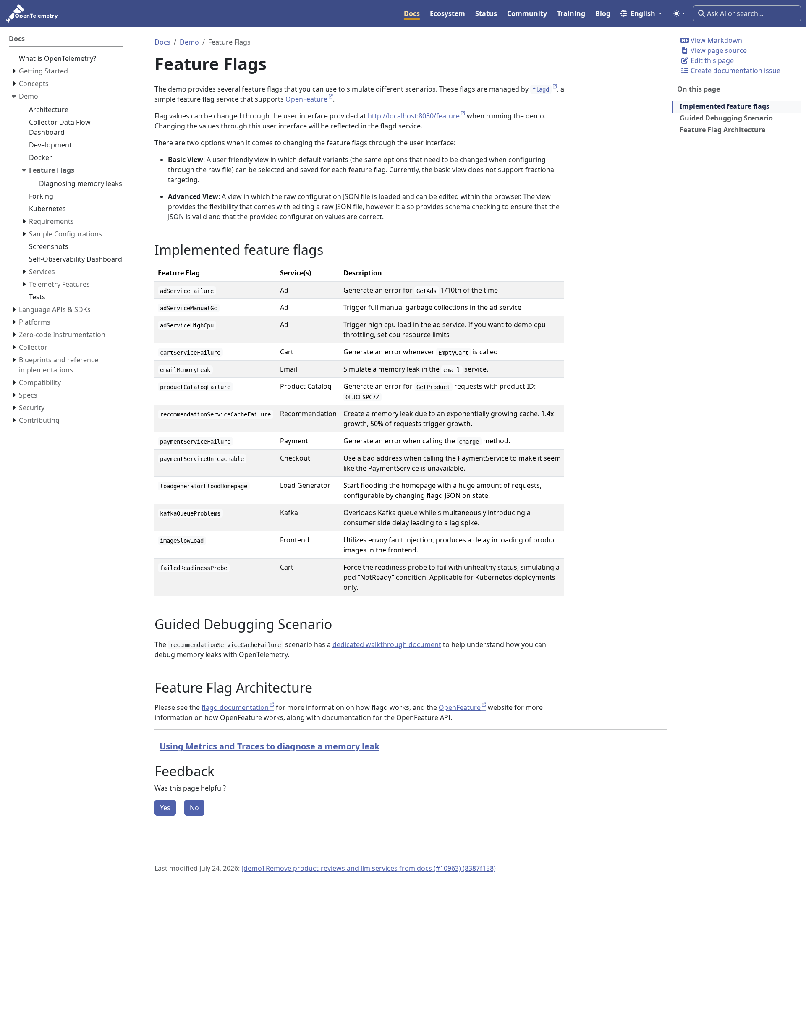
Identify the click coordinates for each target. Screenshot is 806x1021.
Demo (189, 42)
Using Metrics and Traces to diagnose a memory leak (269, 746)
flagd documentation (235, 707)
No (194, 807)
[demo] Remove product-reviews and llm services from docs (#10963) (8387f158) (368, 868)
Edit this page (711, 60)
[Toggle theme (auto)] (679, 13)
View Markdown (715, 40)
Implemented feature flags (724, 106)
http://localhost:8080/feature (414, 115)
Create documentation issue (734, 70)
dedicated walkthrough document (386, 644)
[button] (641, 13)
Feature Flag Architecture (722, 129)
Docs (162, 42)
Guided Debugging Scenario (726, 118)
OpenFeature (306, 99)
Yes (165, 807)
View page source (718, 50)
